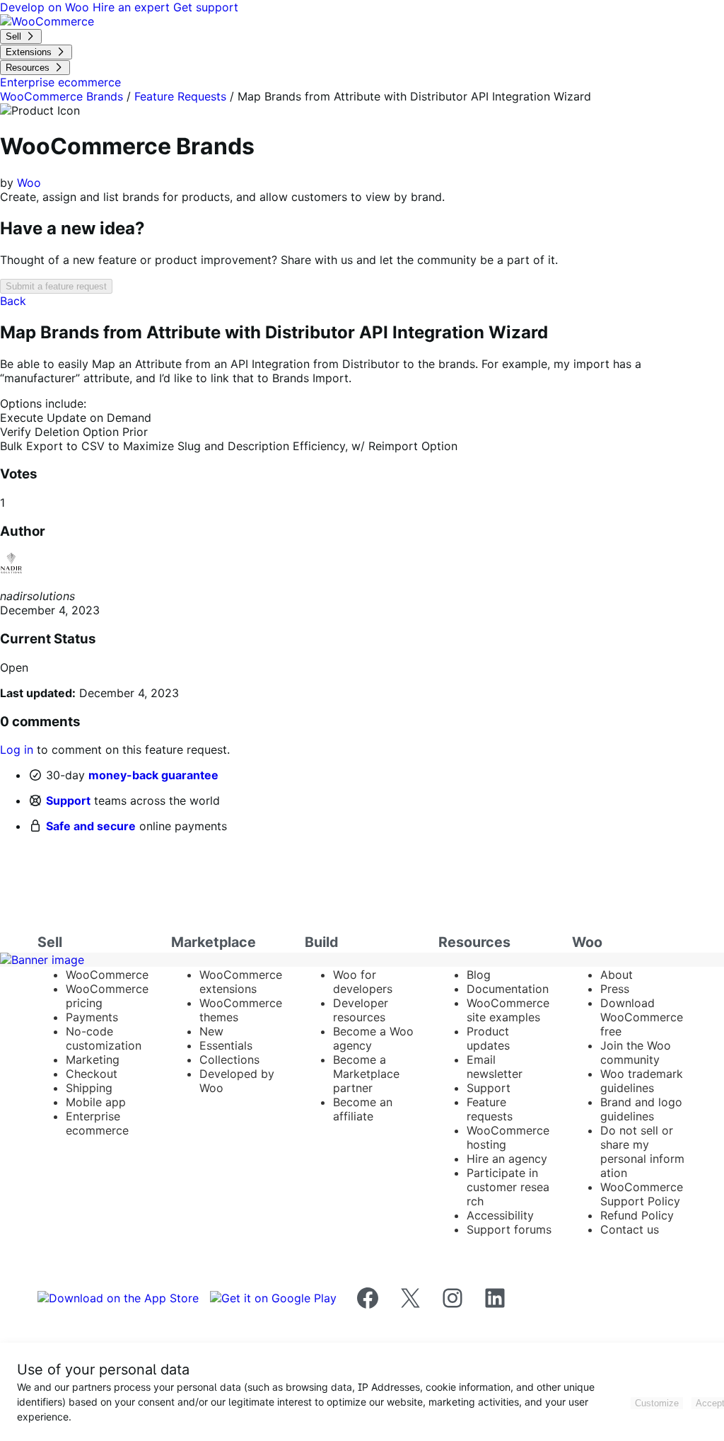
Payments (92, 1017)
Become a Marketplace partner (366, 1073)
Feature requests (490, 1109)
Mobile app (96, 1102)
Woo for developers (362, 982)
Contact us (629, 1229)
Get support (205, 7)
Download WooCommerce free (641, 1017)
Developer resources (360, 1010)
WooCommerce (107, 975)
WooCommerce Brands (61, 96)
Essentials (225, 1045)
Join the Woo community (635, 1052)
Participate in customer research (508, 1187)
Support (68, 800)
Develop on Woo (46, 7)
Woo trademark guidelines (641, 1081)
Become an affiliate (362, 1109)
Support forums (509, 1229)
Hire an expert (133, 7)
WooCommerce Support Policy (641, 1194)
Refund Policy (637, 1215)
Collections (229, 1059)
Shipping (89, 1088)
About (616, 975)
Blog (479, 975)
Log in (16, 749)
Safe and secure (91, 826)
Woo (29, 183)
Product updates (488, 1038)
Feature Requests (180, 96)
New (211, 1031)
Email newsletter (494, 1066)
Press (614, 989)
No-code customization (103, 1038)
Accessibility (500, 1215)
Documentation (508, 989)
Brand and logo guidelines (641, 1109)
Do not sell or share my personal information (642, 1151)
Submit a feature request (56, 286)
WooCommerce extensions (240, 982)
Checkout (91, 1074)
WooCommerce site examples (508, 1010)
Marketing (92, 1059)
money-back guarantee (153, 775)
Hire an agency (507, 1159)
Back (13, 301)
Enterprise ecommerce (97, 1123)
